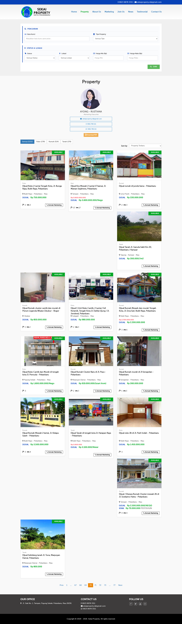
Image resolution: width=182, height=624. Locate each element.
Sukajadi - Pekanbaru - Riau (83, 316)
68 (80, 585)
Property (85, 12)
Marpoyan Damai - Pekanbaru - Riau (86, 380)
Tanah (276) (66, 142)
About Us (96, 12)
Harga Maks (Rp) (136, 53)
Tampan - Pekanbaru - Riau (83, 194)
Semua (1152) (27, 142)
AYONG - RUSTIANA (91, 112)
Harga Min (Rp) (101, 53)
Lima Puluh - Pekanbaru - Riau (132, 194)
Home (74, 12)
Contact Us (156, 12)
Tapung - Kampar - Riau (129, 255)
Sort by (124, 146)
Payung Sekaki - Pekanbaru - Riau (37, 380)
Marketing (109, 12)
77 (114, 585)
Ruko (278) (40, 142)
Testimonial (142, 12)
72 (100, 585)
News (130, 12)
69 (85, 585)
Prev (62, 585)
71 (95, 585)
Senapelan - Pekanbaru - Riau (132, 380)
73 (105, 585)
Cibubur (26, 316)
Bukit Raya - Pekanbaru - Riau (35, 194)
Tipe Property (100, 34)
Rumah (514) (54, 142)
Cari (155, 66)
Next (120, 585)
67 (75, 585)
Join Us (120, 12)
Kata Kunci (31, 34)
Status (29, 53)
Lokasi (63, 53)
